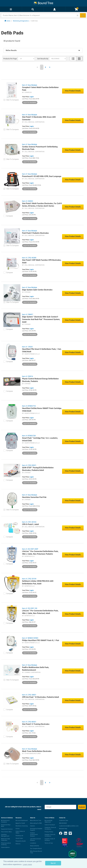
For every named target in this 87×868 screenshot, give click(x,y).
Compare (9, 216)
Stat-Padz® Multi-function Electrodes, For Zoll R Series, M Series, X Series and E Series (42, 204)
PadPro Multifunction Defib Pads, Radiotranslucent (35, 668)
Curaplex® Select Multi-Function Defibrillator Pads (40, 88)
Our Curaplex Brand (36, 848)
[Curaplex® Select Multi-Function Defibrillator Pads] (11, 90)
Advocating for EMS (36, 823)
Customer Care (63, 820)
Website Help (63, 828)
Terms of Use (49, 843)
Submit (82, 807)
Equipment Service (7, 829)
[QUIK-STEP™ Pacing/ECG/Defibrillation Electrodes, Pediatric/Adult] (11, 470)
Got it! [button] (53, 863)
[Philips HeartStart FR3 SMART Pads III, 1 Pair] (11, 643)
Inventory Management (5, 835)
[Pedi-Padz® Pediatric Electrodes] (11, 235)
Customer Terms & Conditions (50, 828)
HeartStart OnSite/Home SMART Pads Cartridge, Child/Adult (42, 409)
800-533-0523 (63, 823)
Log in (32, 97)
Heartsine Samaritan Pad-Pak (34, 497)
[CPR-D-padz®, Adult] (11, 527)
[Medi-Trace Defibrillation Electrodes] (11, 754)
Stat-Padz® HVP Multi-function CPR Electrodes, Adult (41, 261)
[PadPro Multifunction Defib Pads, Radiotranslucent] (11, 670)
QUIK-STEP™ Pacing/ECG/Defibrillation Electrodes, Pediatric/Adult (38, 469)
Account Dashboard (22, 820)
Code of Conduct (50, 825)
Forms (17, 828)
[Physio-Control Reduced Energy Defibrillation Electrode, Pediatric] (11, 381)
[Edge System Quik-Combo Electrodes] (11, 292)
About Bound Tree (35, 820)
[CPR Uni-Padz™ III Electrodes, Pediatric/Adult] (11, 699)
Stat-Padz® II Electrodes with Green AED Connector (39, 118)
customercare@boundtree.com (69, 826)
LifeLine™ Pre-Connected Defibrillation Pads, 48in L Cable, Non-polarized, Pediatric (40, 552)
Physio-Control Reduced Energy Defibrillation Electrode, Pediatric (40, 380)
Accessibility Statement (48, 821)
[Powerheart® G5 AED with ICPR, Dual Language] (11, 179)
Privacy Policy (49, 832)
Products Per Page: (10, 59)
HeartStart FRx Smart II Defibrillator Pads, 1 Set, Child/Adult (41, 350)
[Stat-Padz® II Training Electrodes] (11, 726)
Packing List (19, 835)
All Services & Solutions (5, 821)
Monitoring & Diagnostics (21, 21)
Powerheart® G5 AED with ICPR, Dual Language (41, 176)
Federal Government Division (34, 834)
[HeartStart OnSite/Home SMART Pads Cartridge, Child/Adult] (11, 411)
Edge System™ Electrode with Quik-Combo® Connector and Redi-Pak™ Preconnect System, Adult (41, 319)
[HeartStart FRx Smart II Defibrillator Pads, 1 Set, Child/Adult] (11, 351)
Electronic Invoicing (22, 826)
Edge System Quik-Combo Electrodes (37, 290)
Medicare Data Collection (5, 839)
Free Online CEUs (6, 832)
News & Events (34, 846)
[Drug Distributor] (80, 842)
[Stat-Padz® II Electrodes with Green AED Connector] (11, 119)
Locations (33, 843)
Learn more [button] (27, 864)
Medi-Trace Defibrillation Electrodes (36, 751)
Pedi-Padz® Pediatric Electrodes (35, 233)
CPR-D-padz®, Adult (30, 524)
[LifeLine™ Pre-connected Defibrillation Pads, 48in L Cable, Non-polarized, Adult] (11, 613)
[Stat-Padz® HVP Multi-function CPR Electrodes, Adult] (11, 262)
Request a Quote (21, 841)
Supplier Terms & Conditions (50, 835)
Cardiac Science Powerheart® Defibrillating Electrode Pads (40, 148)
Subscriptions (5, 847)
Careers (32, 826)
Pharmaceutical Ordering (6, 843)
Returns (18, 843)
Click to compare (12, 100)
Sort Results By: (43, 59)
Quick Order (19, 838)
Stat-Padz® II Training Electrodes (35, 724)
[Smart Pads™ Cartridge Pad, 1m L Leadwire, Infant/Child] (11, 440)
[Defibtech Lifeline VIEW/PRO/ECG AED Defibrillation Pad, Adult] (11, 583)
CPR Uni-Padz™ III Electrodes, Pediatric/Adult (40, 697)
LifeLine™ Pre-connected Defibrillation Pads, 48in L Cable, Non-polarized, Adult (40, 612)
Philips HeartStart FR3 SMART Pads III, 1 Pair (40, 640)
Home (8, 21)
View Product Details (73, 91)
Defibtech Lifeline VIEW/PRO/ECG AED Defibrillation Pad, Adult (37, 582)
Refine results (11, 50)
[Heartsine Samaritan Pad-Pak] (11, 500)
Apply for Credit (20, 823)
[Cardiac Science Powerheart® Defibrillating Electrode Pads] (11, 149)
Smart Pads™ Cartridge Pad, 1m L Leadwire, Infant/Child (40, 439)
